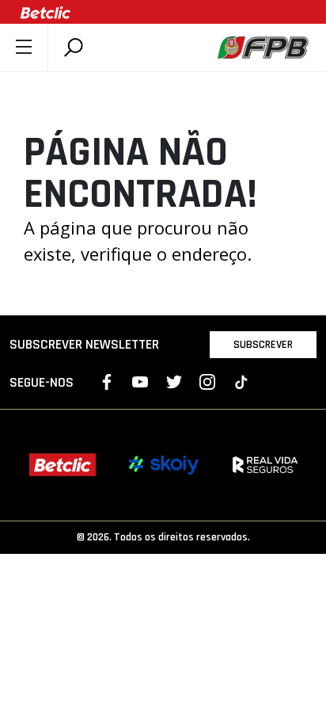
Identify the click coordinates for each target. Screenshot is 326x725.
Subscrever (263, 345)
